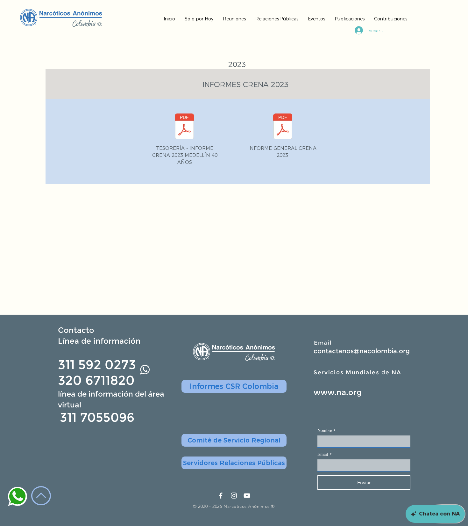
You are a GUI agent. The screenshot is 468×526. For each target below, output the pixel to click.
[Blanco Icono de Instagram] (234, 496)
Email (323, 343)
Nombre (326, 430)
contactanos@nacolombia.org (362, 351)
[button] (234, 440)
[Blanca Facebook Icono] (221, 496)
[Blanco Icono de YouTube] (247, 496)
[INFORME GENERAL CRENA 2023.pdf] (283, 127)
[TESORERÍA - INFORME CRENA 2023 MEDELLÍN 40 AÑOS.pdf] (184, 127)
